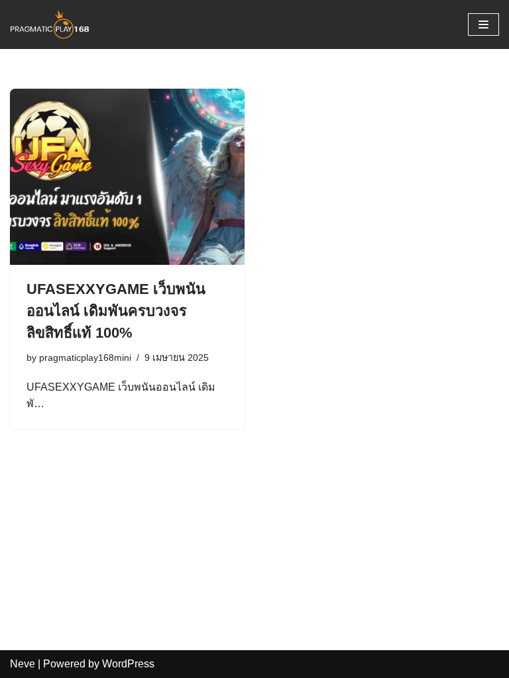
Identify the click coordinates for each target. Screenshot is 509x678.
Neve (22, 663)
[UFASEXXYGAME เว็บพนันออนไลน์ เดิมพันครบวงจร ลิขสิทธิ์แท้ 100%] (127, 177)
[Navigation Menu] (483, 24)
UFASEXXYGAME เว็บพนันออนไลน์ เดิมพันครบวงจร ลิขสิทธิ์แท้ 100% (116, 311)
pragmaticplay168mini (85, 357)
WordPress (128, 663)
